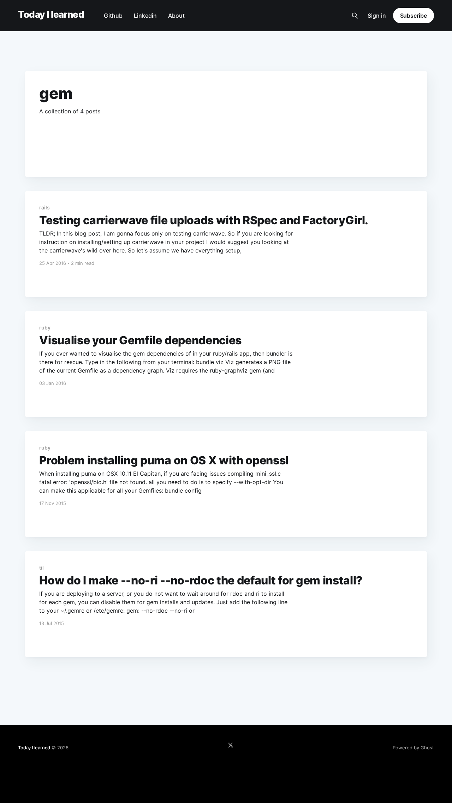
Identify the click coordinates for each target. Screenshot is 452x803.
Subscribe (413, 15)
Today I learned (51, 14)
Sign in (377, 15)
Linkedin (145, 15)
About (176, 15)
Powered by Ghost (413, 747)
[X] (230, 745)
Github (113, 15)
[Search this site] (355, 15)
